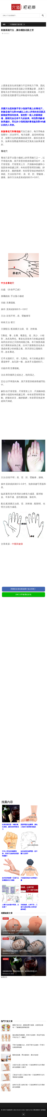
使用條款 (43, 1110)
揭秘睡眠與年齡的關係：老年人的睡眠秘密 (17, 951)
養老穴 (11, 283)
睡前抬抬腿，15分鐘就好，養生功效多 (25, 1055)
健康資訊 (6, 33)
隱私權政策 (37, 1110)
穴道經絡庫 (9, 1110)
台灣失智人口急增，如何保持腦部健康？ (16, 931)
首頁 (4, 24)
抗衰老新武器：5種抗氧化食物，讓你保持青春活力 (20, 971)
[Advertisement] (23, 63)
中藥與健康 (17, 543)
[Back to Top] (23, 1114)
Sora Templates (26, 1110)
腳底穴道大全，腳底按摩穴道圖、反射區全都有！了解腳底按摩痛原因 (27, 1026)
